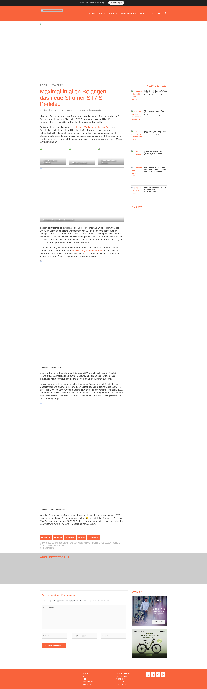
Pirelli (94, 543)
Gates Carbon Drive (58, 543)
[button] (46, 537)
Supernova (47, 545)
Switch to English (116, 3)
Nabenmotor (76, 543)
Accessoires (128, 13)
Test (151, 13)
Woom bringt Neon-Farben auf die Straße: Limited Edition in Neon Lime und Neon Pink (155, 169)
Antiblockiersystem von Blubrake (87, 250)
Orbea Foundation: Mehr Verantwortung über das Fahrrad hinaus (153, 153)
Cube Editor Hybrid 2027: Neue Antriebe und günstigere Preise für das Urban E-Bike (155, 93)
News (92, 13)
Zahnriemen (60, 545)
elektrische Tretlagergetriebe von (92, 127)
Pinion (87, 543)
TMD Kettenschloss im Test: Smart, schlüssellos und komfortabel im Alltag (154, 113)
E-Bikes (113, 13)
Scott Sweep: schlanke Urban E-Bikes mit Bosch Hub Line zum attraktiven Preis (155, 133)
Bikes (102, 13)
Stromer (114, 543)
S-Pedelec (104, 543)
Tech (142, 13)
